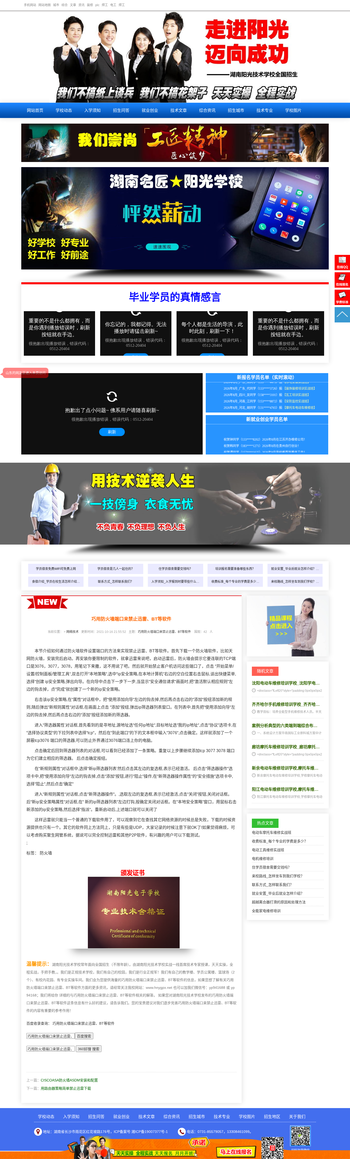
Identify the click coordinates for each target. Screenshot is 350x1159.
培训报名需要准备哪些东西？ (235, 569)
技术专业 (264, 110)
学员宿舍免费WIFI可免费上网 (56, 569)
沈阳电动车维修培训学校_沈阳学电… (286, 683)
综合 (64, 5)
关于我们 (297, 1116)
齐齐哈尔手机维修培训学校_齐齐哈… (286, 704)
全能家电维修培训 (266, 911)
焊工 (105, 5)
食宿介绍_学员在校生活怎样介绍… (56, 581)
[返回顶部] (342, 321)
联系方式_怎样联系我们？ (115, 581)
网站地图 (44, 5)
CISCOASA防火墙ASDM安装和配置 (69, 1080)
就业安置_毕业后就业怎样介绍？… (295, 569)
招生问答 (121, 110)
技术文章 (178, 110)
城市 (56, 5)
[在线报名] (342, 286)
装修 (90, 5)
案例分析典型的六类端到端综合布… (284, 725)
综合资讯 (207, 110)
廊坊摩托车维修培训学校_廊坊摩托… (286, 747)
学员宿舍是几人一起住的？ (115, 569)
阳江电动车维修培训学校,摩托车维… (285, 789)
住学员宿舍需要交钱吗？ (175, 569)
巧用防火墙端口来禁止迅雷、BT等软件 (164, 632)
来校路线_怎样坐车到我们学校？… (295, 581)
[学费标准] (342, 304)
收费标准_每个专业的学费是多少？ (280, 841)
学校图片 (293, 110)
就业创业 (150, 110)
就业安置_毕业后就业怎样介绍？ (278, 893)
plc (97, 5)
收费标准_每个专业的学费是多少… (235, 581)
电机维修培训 (262, 859)
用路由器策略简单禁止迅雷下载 (66, 1088)
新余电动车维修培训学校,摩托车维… (285, 768)
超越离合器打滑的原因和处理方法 (279, 902)
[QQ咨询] (342, 269)
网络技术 (72, 632)
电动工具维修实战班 (268, 850)
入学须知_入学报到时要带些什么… (175, 581)
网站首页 (35, 110)
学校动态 (64, 110)
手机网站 (30, 5)
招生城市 (236, 110)
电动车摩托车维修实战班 (271, 832)
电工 (113, 5)
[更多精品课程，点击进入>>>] (288, 655)
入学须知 (92, 110)
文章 (73, 5)
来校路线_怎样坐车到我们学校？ (278, 876)
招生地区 (272, 1116)
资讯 (81, 5)
